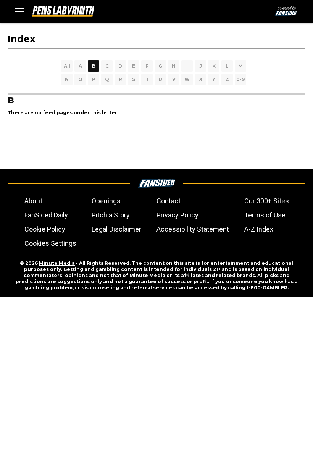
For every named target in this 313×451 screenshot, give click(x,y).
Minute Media (57, 263)
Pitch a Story (111, 215)
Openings (106, 201)
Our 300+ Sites (266, 201)
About (33, 201)
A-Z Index (258, 229)
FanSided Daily (46, 215)
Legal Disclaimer (116, 229)
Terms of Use (265, 215)
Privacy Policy (177, 215)
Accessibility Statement (192, 229)
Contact (168, 201)
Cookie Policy (44, 229)
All (67, 66)
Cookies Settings (50, 243)
